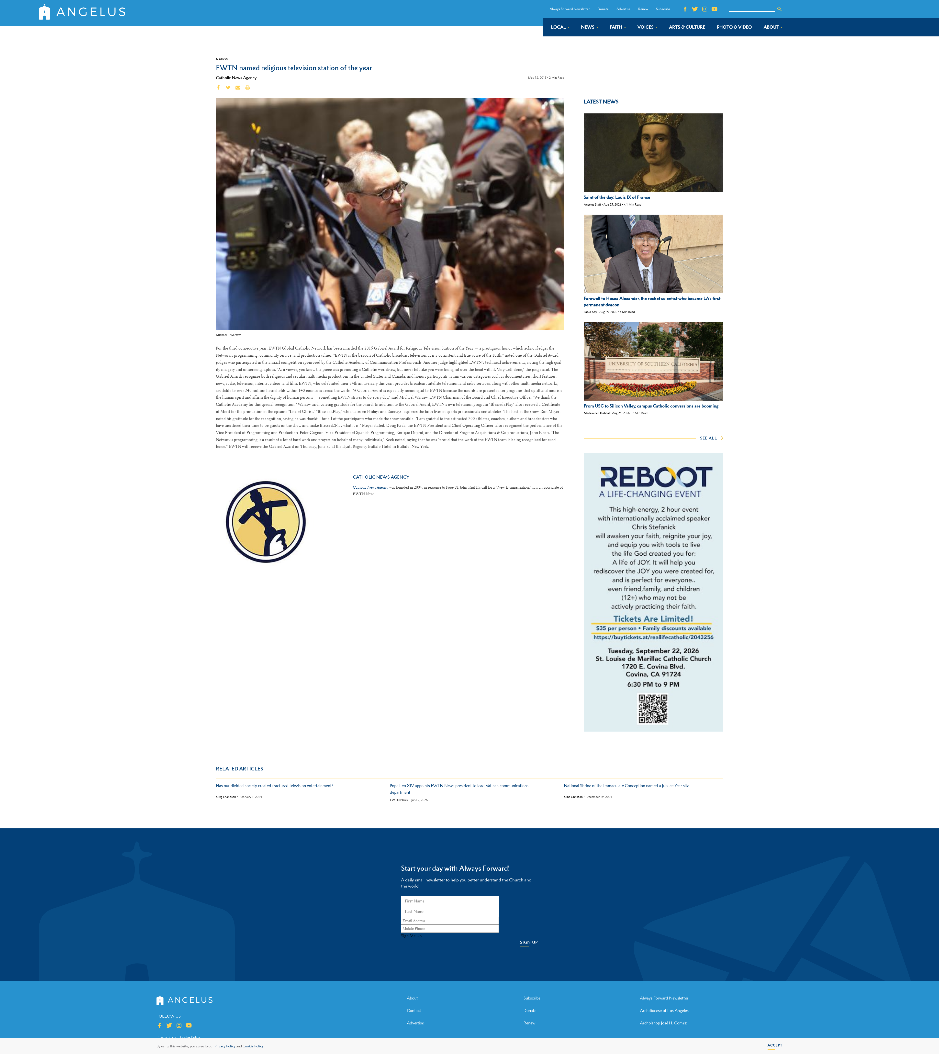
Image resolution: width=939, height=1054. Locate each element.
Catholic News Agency (236, 77)
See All (708, 438)
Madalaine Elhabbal (597, 413)
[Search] (779, 9)
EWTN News (399, 800)
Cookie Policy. (253, 1046)
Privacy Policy (224, 1046)
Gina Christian (573, 797)
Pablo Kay (590, 312)
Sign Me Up (411, 935)
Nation (222, 59)
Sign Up (529, 942)
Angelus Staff (592, 204)
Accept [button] (775, 1045)
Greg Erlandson (226, 797)
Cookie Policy (190, 1037)
